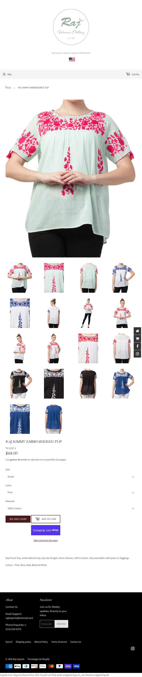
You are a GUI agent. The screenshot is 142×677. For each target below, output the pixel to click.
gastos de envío (18, 459)
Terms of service (59, 641)
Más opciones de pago (46, 540)
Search (9, 641)
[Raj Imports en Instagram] (133, 649)
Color (9, 485)
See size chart (18, 519)
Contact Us (12, 606)
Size (8, 469)
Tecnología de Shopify (39, 659)
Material (10, 501)
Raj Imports (18, 659)
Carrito (135, 74)
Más (9, 74)
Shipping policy (23, 641)
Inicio (8, 87)
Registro (61, 624)
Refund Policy (41, 641)
